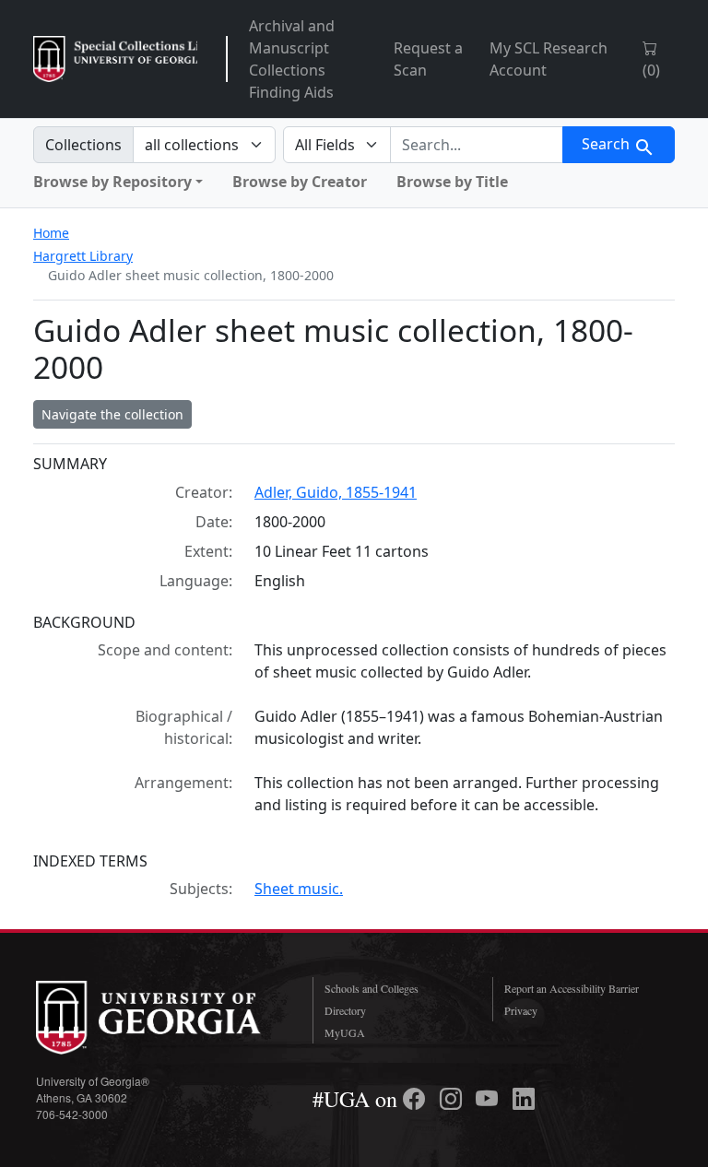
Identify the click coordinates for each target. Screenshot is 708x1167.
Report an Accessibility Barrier (571, 988)
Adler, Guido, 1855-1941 (335, 492)
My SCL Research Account (549, 59)
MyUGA (344, 1032)
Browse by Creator (299, 181)
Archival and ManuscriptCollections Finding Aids (292, 59)
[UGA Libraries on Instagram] (453, 1099)
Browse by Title (452, 181)
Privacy (520, 1010)
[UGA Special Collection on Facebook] (417, 1099)
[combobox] (476, 144)
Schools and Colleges (371, 988)
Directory (345, 1010)
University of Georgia (160, 1018)
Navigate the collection (112, 414)
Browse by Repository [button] (112, 181)
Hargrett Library (83, 256)
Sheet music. (298, 888)
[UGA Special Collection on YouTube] (489, 1099)
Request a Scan (428, 59)
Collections (83, 145)
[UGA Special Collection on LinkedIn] (524, 1099)
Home (51, 233)
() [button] (651, 70)
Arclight (115, 59)
